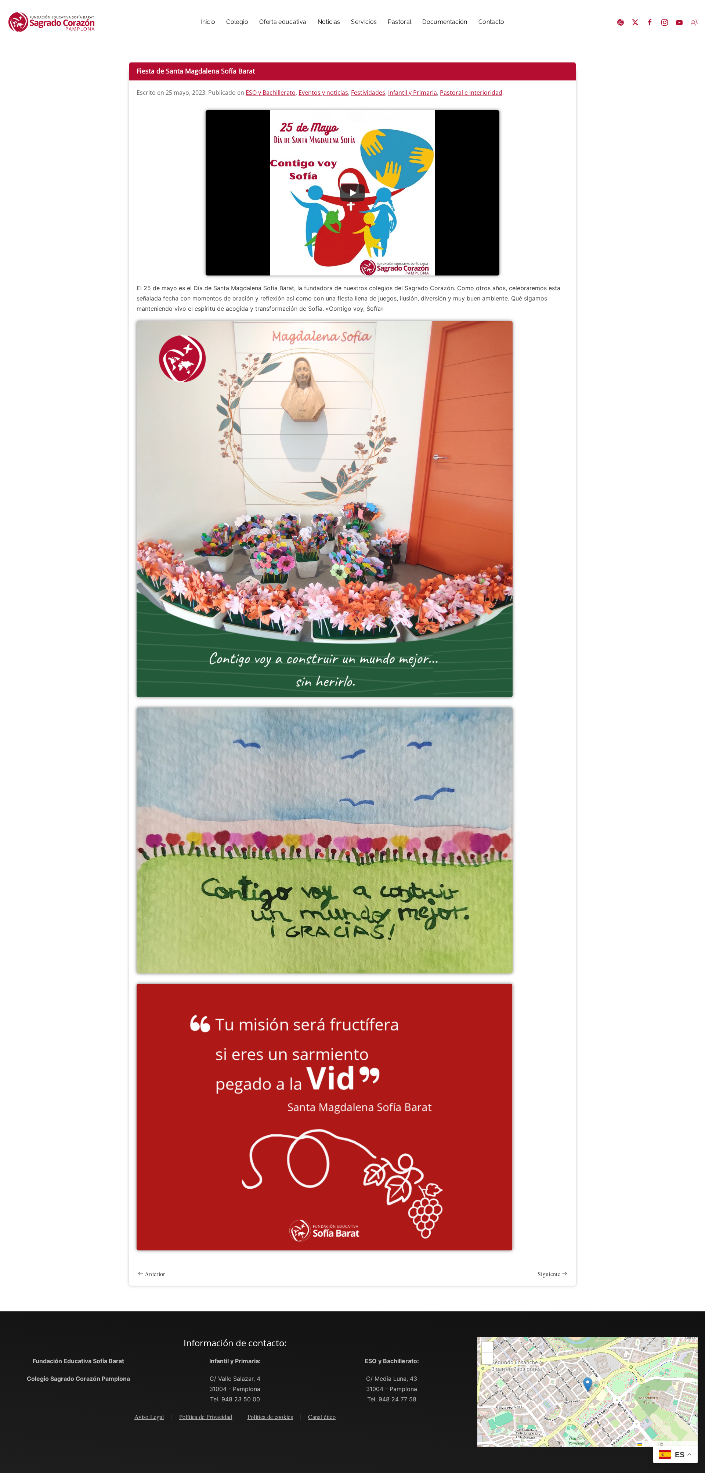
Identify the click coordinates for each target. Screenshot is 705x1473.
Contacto (491, 21)
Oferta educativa (283, 21)
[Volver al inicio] (54, 22)
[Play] (352, 193)
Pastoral (399, 21)
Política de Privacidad (205, 1416)
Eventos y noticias (323, 93)
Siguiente (549, 1274)
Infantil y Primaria (412, 93)
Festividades (368, 93)
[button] (587, 1384)
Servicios (364, 21)
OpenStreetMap (680, 1444)
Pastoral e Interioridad (471, 93)
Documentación (444, 21)
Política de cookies (270, 1416)
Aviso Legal (149, 1416)
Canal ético (322, 1416)
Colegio (237, 21)
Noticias (329, 21)
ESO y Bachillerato (271, 93)
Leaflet (649, 1444)
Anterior (155, 1274)
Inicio (207, 21)
